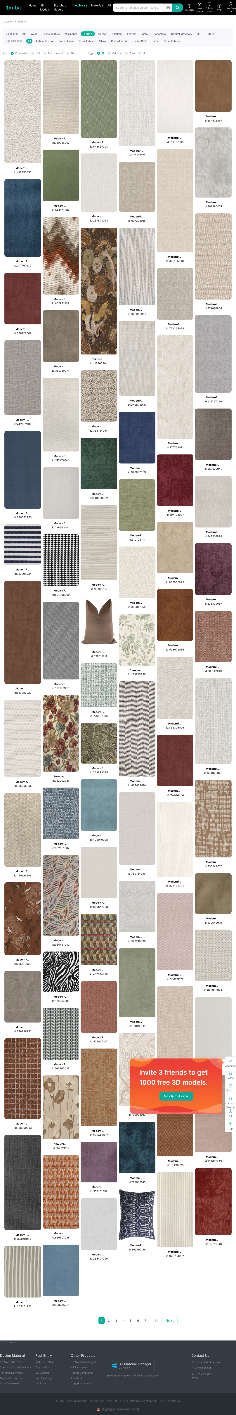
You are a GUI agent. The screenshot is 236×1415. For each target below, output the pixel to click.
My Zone (40, 1383)
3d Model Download (12, 1362)
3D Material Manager (83, 1362)
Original (117, 53)
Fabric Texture (45, 41)
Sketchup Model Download (16, 1367)
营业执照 (95, 1400)
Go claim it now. (176, 1096)
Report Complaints (82, 1372)
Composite (21, 53)
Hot (38, 53)
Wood (34, 33)
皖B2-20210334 (171, 1400)
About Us (76, 1378)
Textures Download (11, 1372)
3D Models (45, 7)
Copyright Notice (81, 1383)
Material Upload (44, 1362)
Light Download (9, 1383)
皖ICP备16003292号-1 (114, 1400)
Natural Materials (181, 33)
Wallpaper (71, 33)
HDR (199, 33)
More (211, 33)
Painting (117, 33)
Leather (131, 33)
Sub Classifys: (14, 40)
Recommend (55, 53)
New (74, 53)
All (109, 5)
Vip (144, 53)
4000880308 (203, 1368)
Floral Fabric (86, 41)
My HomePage (44, 1378)
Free (132, 53)
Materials (97, 5)
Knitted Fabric (119, 41)
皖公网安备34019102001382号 (120, 1409)
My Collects (42, 1372)
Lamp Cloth (140, 41)
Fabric (22, 21)
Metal (144, 33)
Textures (80, 5)
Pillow (102, 41)
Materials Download (12, 1378)
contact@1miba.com (207, 1362)
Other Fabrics (172, 41)
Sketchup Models (59, 7)
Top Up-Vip (42, 1367)
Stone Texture (51, 33)
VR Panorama (79, 1367)
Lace (156, 41)
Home (33, 5)
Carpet (102, 33)
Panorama (160, 33)
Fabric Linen (66, 41)
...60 (155, 1320)
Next (169, 1320)
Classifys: (12, 33)
